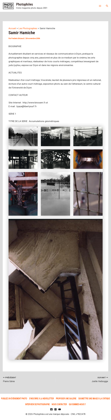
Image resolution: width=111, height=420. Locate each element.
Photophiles (24, 4)
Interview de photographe (37, 404)
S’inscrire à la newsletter (41, 398)
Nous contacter (59, 404)
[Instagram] (55, 409)
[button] (107, 6)
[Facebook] (51, 409)
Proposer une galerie (66, 398)
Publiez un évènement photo (14, 398)
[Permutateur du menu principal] (100, 6)
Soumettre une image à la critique (94, 398)
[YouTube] (59, 409)
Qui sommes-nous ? (77, 404)
